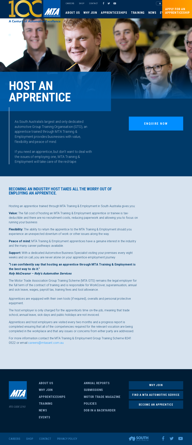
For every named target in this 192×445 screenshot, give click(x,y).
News (152, 12)
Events (44, 417)
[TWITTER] (109, 3)
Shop (81, 3)
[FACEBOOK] (103, 3)
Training (138, 12)
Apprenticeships (114, 12)
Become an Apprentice (156, 404)
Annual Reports (97, 383)
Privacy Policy (67, 438)
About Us (72, 12)
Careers (70, 3)
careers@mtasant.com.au (46, 343)
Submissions (93, 390)
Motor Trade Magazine (102, 397)
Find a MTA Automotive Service (156, 394)
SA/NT (35, 11)
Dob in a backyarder (100, 410)
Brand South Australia (138, 439)
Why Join (90, 12)
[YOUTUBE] (115, 3)
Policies (90, 403)
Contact (93, 3)
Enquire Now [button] (156, 123)
